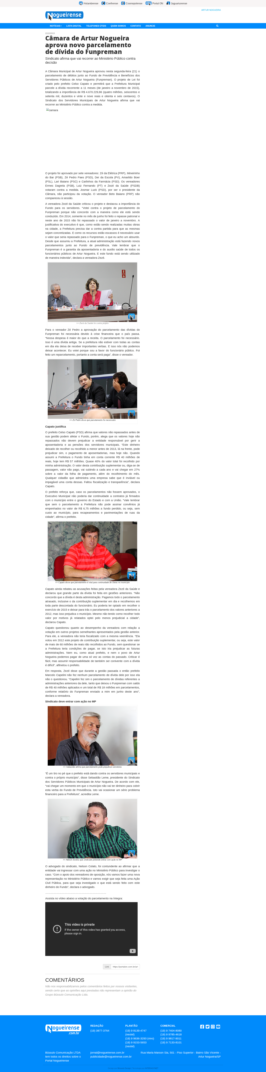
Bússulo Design (124, 1068)
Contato (135, 26)
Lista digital (74, 26)
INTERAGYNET (151, 1068)
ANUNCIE (150, 26)
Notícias (55, 26)
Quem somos (118, 26)
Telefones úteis (96, 26)
